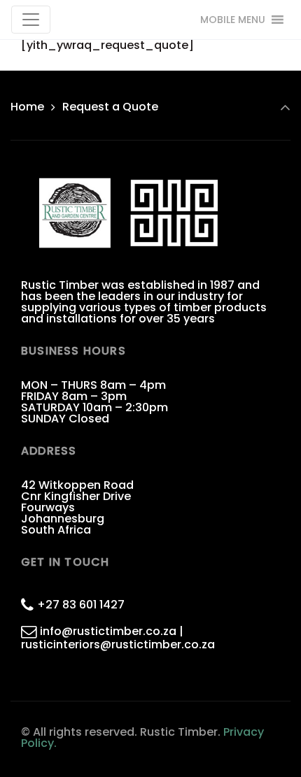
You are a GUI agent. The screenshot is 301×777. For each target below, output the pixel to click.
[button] (232, 20)
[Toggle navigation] (30, 20)
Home (27, 107)
